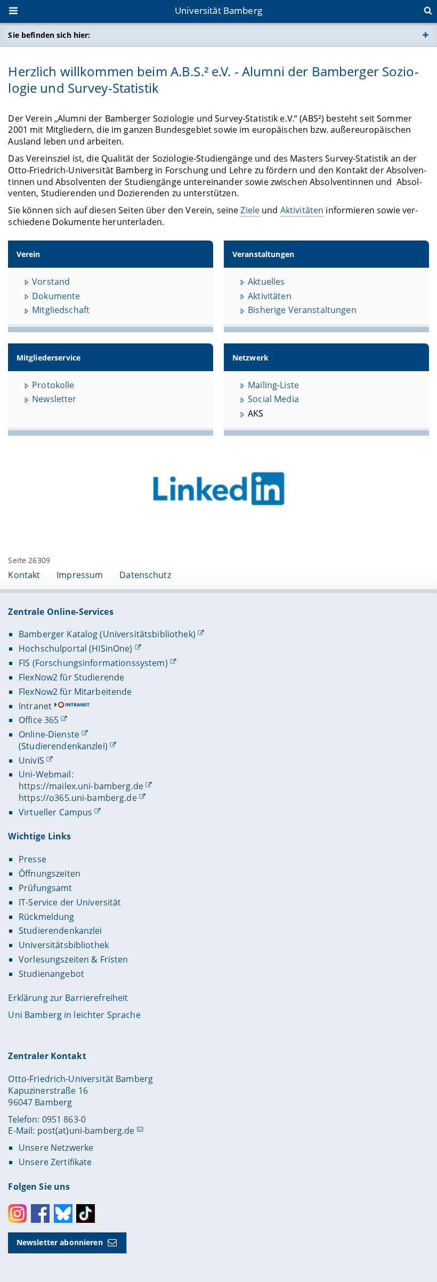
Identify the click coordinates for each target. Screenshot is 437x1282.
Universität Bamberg (218, 10)
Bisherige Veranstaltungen (302, 310)
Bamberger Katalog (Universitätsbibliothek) (107, 634)
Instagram (17, 1213)
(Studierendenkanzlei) (63, 746)
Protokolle (53, 385)
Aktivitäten (302, 210)
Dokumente (56, 296)
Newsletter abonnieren (60, 1242)
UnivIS (31, 760)
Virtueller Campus (55, 812)
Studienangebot (51, 974)
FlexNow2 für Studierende (71, 677)
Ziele (250, 210)
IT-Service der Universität (70, 902)
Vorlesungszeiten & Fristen (73, 959)
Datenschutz (145, 575)
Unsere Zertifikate (55, 1162)
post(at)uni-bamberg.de (86, 1130)
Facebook (40, 1213)
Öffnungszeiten (49, 873)
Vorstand (51, 281)
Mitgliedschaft (61, 310)
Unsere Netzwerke (56, 1147)
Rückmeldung (47, 917)
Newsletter (54, 399)
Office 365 (39, 720)
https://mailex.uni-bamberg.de (81, 786)
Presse (32, 859)
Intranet (35, 706)
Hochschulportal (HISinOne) (76, 648)
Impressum (79, 575)
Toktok (85, 1213)
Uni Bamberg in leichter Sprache (74, 1015)
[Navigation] (14, 12)
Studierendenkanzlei (60, 930)
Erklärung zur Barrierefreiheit (68, 998)
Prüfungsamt (45, 888)
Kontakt (24, 575)
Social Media (273, 399)
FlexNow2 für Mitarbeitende (75, 692)
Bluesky (63, 1213)
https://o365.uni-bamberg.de (78, 798)
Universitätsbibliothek (64, 945)
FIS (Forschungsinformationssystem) (93, 663)
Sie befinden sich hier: (49, 35)
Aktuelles (266, 281)
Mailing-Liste (273, 385)
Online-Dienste (49, 734)
